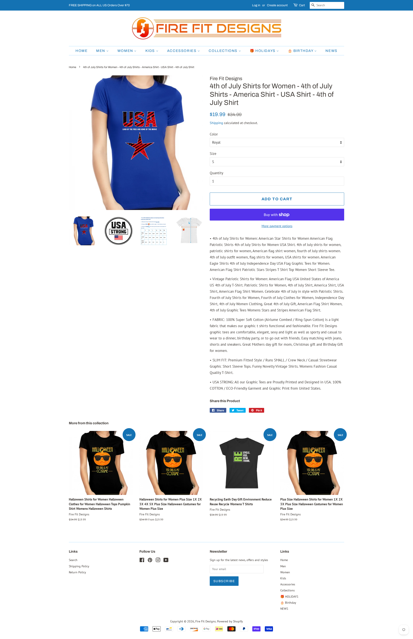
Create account (277, 5)
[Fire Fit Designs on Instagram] (158, 561)
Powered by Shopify (230, 621)
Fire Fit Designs (205, 621)
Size (213, 153)
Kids (150, 51)
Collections (223, 51)
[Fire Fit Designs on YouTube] (165, 561)
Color (214, 134)
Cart (302, 5)
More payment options (277, 226)
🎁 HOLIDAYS (263, 51)
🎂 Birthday (301, 51)
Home (82, 51)
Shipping (216, 123)
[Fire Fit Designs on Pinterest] (150, 561)
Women (125, 51)
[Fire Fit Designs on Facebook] (141, 561)
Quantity (216, 173)
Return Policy (77, 572)
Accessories (182, 51)
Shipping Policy (79, 566)
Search (73, 560)
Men (101, 51)
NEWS (331, 51)
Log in (256, 5)
